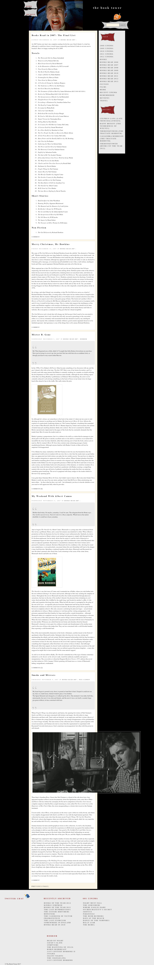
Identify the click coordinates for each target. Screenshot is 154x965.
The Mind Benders (93, 916)
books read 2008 (109, 68)
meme (103, 90)
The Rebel (89, 925)
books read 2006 (109, 62)
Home (29, 6)
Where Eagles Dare (94, 907)
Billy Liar (89, 923)
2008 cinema (106, 46)
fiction (104, 84)
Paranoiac (89, 914)
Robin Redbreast (57, 949)
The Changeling (56, 958)
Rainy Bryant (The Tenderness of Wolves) (110, 126)
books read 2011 (109, 76)
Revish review (78, 91)
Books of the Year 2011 (57, 907)
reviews (104, 98)
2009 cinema (106, 48)
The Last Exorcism (55, 920)
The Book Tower (107, 8)
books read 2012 (109, 79)
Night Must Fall (92, 903)
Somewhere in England (57, 923)
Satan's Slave (55, 943)
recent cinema (108, 92)
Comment (36, 237)
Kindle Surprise (53, 905)
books (103, 59)
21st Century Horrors (60, 960)
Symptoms (52, 945)
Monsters (49, 914)
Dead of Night (55, 941)
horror (83, 339)
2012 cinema (106, 57)
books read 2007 (68, 40)
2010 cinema (106, 51)
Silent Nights (55, 956)
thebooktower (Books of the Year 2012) (111, 146)
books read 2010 (109, 73)
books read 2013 (109, 81)
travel (104, 101)
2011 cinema (106, 54)
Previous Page (40, 886)
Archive (30, 14)
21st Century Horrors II (61, 951)
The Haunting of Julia (60, 947)
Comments (36, 489)
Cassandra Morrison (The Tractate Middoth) (112, 138)
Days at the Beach (93, 918)
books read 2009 (109, 70)
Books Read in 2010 (55, 925)
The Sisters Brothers (56, 912)
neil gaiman (84, 679)
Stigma (51, 954)
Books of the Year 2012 (57, 903)
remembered (107, 95)
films (103, 87)
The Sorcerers (91, 905)
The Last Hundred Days (57, 909)
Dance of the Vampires (96, 920)
